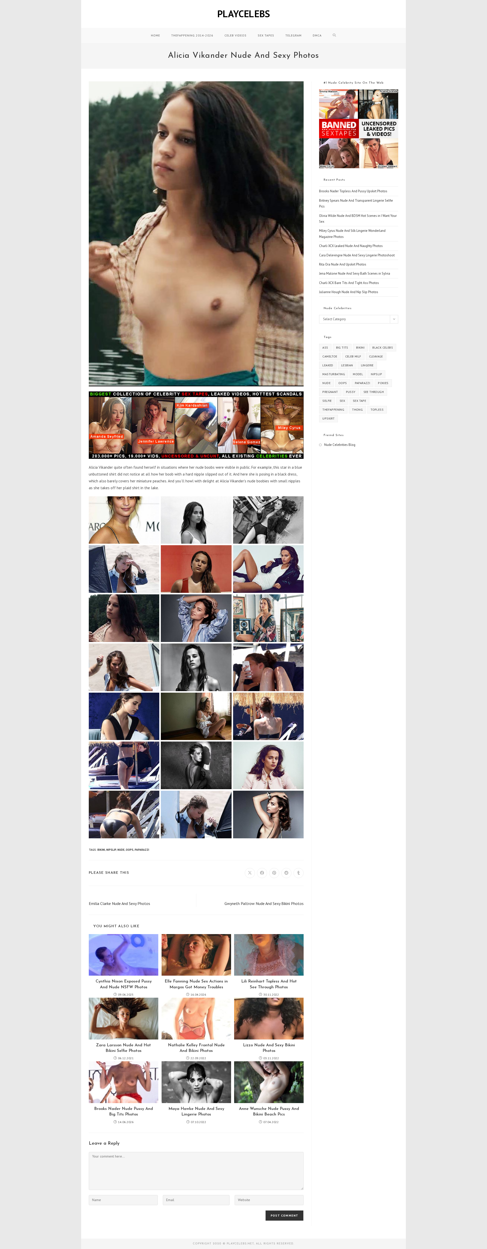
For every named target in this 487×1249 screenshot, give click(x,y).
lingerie (367, 365)
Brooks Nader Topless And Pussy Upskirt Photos (353, 191)
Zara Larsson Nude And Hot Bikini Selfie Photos (123, 1048)
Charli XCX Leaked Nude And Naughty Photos (351, 246)
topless (377, 409)
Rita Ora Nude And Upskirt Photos (342, 264)
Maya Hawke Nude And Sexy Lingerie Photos (196, 1111)
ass (325, 347)
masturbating (333, 374)
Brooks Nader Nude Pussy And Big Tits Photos (123, 1111)
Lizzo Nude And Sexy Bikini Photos (269, 1048)
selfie (327, 401)
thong (357, 409)
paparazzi (142, 849)
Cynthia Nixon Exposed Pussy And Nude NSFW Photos (124, 984)
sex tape (359, 401)
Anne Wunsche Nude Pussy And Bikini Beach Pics (269, 1111)
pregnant (330, 392)
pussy (351, 392)
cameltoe (329, 356)
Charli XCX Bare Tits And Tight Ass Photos (349, 283)
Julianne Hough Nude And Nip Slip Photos (348, 292)
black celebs (382, 347)
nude (121, 849)
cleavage (376, 356)
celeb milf (353, 356)
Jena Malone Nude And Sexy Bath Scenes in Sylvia (354, 273)
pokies (383, 383)
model (358, 374)
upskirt (328, 418)
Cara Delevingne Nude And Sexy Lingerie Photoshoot (357, 255)
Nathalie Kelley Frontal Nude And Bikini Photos (196, 1048)
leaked (327, 365)
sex (342, 401)
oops (129, 849)
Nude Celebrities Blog (339, 445)
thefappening (333, 409)
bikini (101, 849)
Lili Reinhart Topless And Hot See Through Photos (269, 984)
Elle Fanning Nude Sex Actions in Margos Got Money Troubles (196, 984)
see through (373, 392)
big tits (342, 347)
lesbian (347, 365)
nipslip (111, 849)
